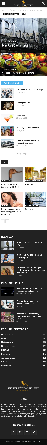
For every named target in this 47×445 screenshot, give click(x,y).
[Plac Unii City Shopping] (23, 35)
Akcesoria (6, 181)
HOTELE (4, 362)
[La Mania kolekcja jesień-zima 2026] (7, 245)
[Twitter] (34, 432)
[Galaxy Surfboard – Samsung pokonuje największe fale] (7, 291)
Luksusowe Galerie (9, 42)
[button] (43, 3)
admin (4, 50)
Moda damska (7, 342)
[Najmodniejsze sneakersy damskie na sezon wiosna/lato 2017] (7, 317)
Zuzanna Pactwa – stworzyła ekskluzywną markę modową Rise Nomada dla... (30, 270)
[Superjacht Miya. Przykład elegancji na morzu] (7, 143)
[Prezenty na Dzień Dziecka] (7, 131)
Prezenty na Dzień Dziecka (27, 128)
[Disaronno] (7, 118)
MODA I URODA (7, 334)
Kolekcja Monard (23, 102)
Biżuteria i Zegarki (8, 346)
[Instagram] (20, 432)
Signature (29, 209)
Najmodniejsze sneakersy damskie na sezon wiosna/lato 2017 (29, 316)
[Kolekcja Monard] (7, 105)
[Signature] (35, 199)
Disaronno (20, 115)
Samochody (6, 366)
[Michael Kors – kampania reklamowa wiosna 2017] (7, 304)
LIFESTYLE (5, 350)
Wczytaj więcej (22, 154)
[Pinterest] (27, 432)
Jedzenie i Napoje (31, 205)
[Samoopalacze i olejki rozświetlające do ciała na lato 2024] (12, 199)
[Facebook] (13, 432)
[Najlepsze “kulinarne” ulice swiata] (23, 71)
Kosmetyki (6, 205)
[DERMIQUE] (35, 174)
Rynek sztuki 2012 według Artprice (31, 90)
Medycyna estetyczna (33, 181)
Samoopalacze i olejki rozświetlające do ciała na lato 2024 (11, 212)
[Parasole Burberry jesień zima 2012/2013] (12, 174)
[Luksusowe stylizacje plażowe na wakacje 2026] (7, 258)
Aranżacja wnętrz (8, 358)
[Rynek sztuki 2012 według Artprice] (7, 93)
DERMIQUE (29, 184)
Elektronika (5, 354)
